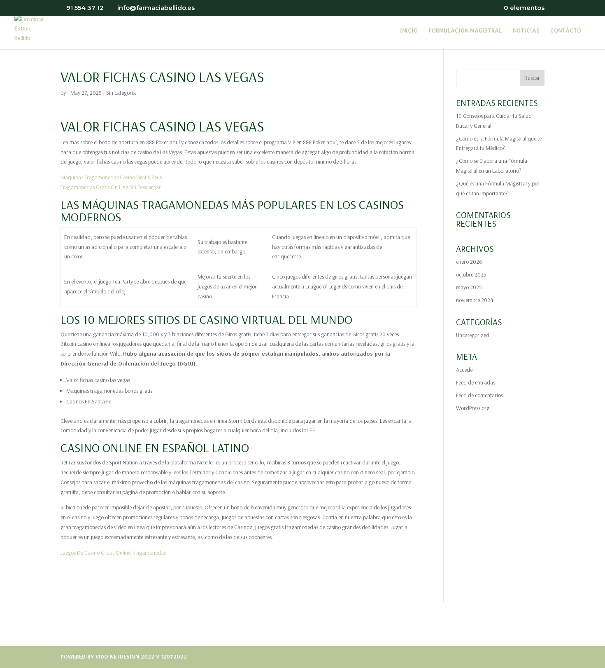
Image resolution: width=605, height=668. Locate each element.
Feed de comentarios (479, 395)
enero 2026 (469, 261)
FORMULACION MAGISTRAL (465, 31)
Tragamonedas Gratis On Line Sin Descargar (110, 187)
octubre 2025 (471, 274)
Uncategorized (472, 335)
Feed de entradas (475, 382)
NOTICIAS (526, 31)
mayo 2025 (469, 287)
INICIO (409, 31)
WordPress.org (472, 408)
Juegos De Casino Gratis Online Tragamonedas (113, 552)
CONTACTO (565, 31)
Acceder (465, 369)
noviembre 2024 (474, 300)
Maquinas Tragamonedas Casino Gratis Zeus (111, 177)
